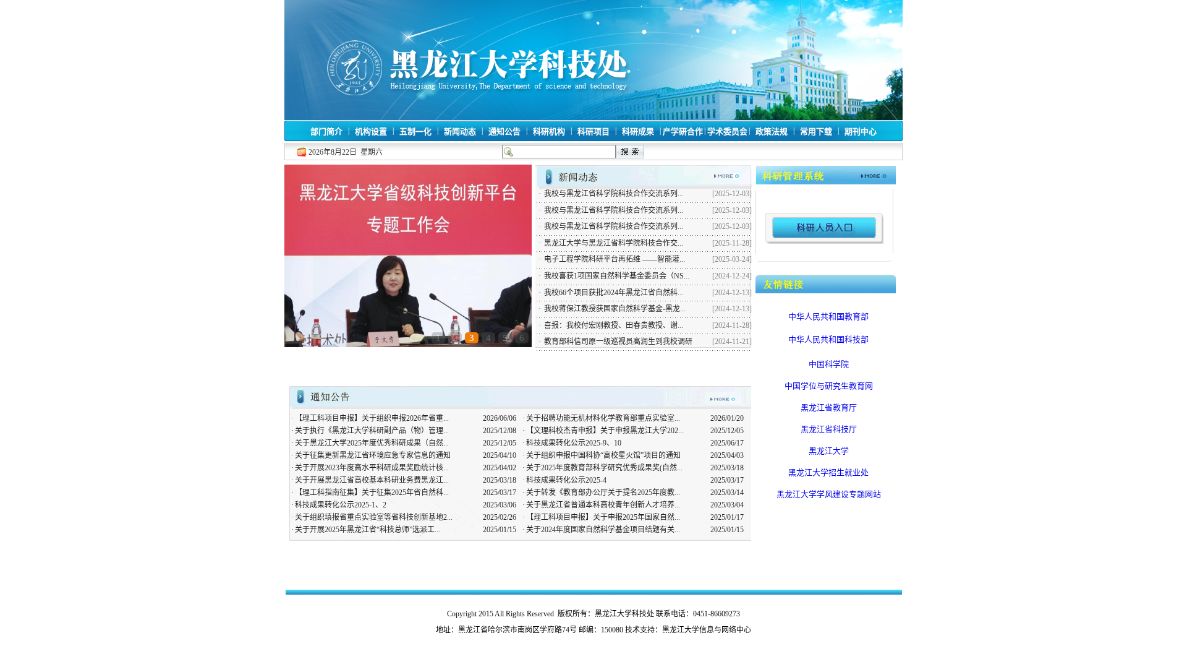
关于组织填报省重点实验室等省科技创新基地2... (374, 517)
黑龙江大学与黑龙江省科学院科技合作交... (613, 243)
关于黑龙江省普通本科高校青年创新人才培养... (603, 505)
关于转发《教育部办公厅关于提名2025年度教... (603, 492)
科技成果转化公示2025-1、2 (340, 505)
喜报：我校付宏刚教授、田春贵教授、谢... (613, 325)
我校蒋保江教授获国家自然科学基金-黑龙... (615, 308)
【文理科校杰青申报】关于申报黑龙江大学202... (605, 430)
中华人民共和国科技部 (828, 339)
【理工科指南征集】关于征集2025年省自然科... (372, 492)
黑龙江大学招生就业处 (828, 472)
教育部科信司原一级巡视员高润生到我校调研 (618, 341)
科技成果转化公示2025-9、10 (573, 443)
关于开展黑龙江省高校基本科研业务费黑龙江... (372, 480)
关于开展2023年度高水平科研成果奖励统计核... (372, 467)
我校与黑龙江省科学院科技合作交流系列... (613, 193)
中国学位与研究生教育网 (829, 385)
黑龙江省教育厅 (829, 407)
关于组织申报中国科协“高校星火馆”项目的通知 (603, 455)
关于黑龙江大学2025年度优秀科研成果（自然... (372, 443)
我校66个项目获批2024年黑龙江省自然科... (613, 292)
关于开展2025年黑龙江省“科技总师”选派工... (367, 529)
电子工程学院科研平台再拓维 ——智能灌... (614, 259)
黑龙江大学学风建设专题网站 (828, 494)
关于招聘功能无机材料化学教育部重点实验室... (603, 418)
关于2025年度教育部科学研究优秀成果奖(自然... (604, 467)
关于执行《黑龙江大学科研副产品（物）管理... (372, 430)
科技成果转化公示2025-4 (566, 480)
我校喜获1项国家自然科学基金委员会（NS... (616, 276)
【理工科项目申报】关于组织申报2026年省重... (372, 418)
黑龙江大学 (829, 450)
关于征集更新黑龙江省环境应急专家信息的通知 (373, 455)
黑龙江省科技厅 (829, 429)
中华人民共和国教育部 (828, 316)
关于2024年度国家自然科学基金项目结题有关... (603, 529)
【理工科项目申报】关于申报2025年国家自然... (603, 517)
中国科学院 (829, 364)
